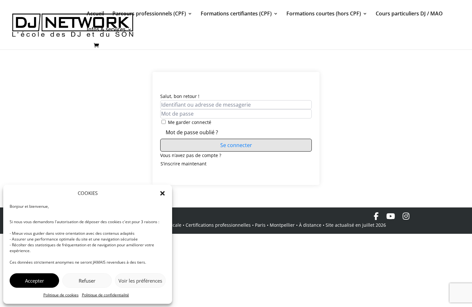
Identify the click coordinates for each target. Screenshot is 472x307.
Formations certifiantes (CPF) (236, 14)
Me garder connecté (189, 122)
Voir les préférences (140, 280)
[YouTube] (390, 216)
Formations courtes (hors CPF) (323, 14)
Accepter (34, 280)
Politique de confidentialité (105, 295)
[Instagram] (406, 216)
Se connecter (236, 145)
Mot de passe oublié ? (192, 132)
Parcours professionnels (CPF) (149, 14)
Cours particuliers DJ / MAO (409, 14)
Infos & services (106, 30)
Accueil (95, 14)
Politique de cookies (61, 295)
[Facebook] (376, 216)
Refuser (87, 280)
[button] (162, 193)
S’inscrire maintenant (183, 164)
